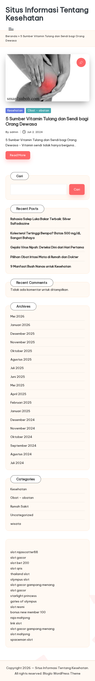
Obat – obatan (22, 498)
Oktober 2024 (21, 437)
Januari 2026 (20, 325)
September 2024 (23, 445)
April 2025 (18, 394)
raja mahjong (20, 618)
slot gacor (18, 557)
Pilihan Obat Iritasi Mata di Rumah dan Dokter (44, 257)
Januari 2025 (20, 411)
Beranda (11, 36)
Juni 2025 (17, 377)
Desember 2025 (22, 334)
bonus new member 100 (28, 612)
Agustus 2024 (21, 454)
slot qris (16, 568)
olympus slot (19, 579)
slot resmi (17, 607)
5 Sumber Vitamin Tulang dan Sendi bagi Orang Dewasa (47, 121)
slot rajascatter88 (24, 552)
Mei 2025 (17, 385)
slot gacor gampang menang (32, 585)
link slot (16, 623)
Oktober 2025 (21, 351)
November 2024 (22, 428)
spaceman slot (21, 639)
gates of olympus (23, 601)
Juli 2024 (17, 463)
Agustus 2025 (21, 359)
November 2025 (22, 342)
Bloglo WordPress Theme (61, 673)
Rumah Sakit (19, 506)
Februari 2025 (21, 402)
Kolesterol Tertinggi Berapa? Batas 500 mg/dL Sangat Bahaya (45, 235)
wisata (15, 524)
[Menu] (11, 29)
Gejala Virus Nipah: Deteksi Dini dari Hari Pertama (47, 247)
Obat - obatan (38, 110)
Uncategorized (21, 515)
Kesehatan (15, 110)
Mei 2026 (17, 316)
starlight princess (23, 596)
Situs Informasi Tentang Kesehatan (47, 14)
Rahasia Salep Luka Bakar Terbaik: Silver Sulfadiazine (40, 221)
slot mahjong (20, 634)
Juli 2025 (17, 368)
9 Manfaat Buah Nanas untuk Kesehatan (40, 266)
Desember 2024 (22, 420)
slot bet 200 (19, 563)
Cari (19, 176)
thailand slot (20, 574)
